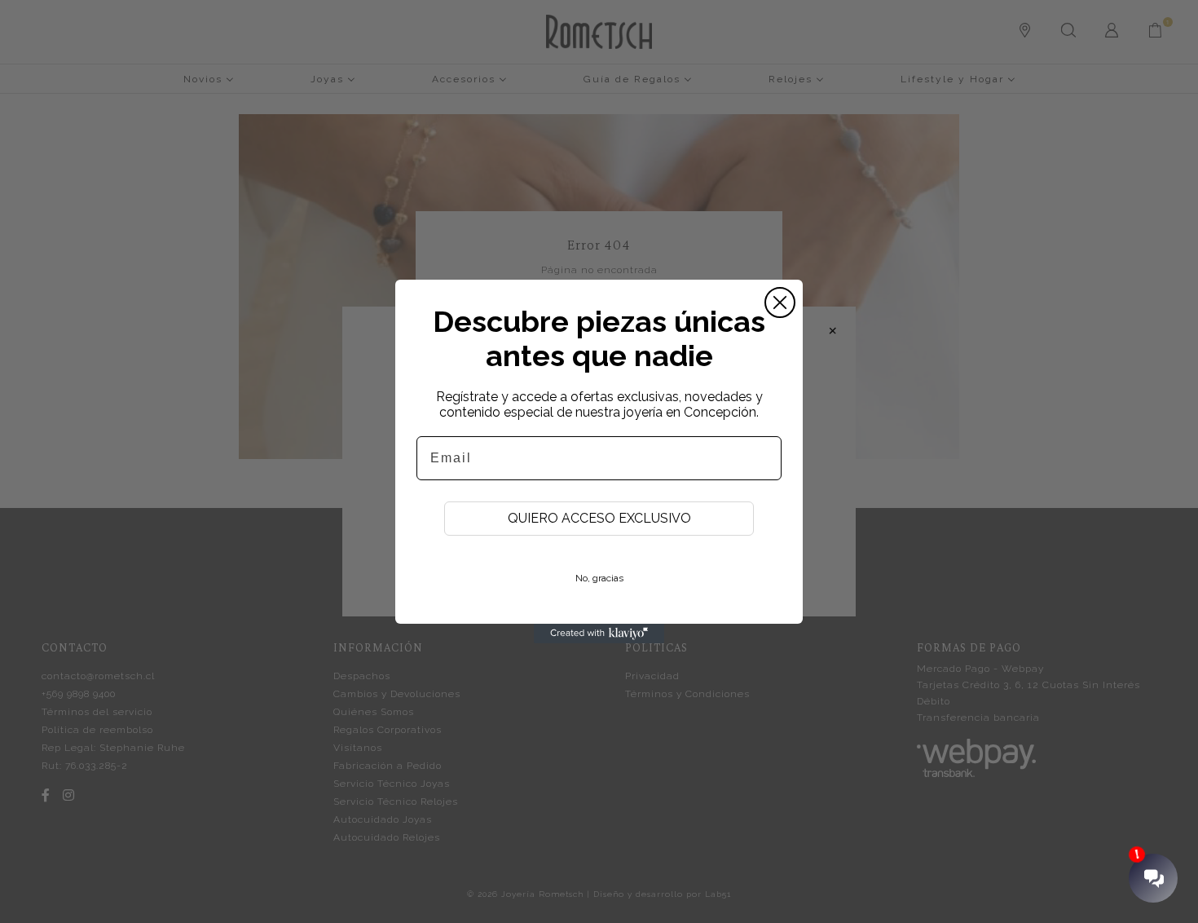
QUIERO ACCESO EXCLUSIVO (599, 518)
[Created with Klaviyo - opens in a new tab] (599, 633)
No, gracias (599, 578)
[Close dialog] (780, 302)
